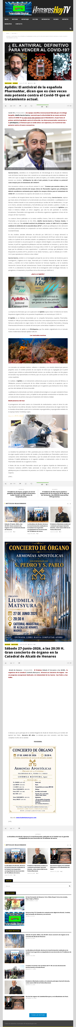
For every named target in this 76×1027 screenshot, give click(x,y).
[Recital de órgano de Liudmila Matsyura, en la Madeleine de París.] (60, 856)
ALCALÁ (7, 644)
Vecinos (55, 19)
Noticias (15, 19)
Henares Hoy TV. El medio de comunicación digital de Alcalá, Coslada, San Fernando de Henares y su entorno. (48, 913)
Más (68, 106)
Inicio (6, 19)
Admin (31, 83)
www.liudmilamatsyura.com (26, 817)
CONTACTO (18, 24)
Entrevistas (46, 19)
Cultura (35, 19)
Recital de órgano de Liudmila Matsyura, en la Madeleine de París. (60, 867)
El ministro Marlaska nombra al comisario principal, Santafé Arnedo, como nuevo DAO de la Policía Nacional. (60, 526)
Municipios (8, 24)
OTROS (15, 83)
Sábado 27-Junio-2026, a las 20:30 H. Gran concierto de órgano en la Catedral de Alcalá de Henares (15, 526)
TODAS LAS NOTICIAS (38, 1015)
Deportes (65, 19)
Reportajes (25, 19)
